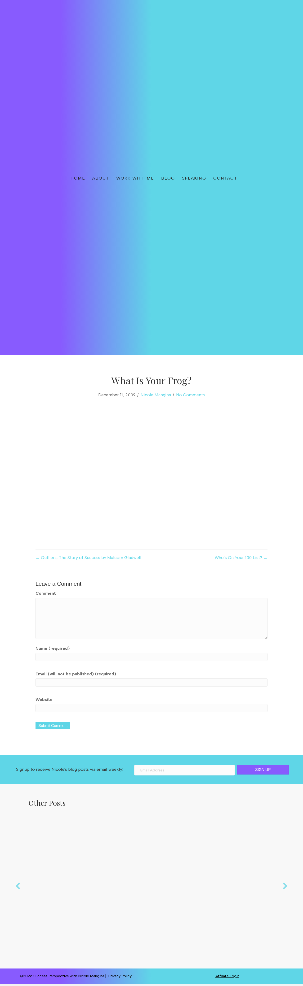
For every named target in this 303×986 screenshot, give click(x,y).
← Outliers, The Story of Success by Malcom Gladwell (88, 557)
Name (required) (53, 648)
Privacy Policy (120, 976)
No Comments (190, 394)
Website (44, 699)
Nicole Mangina (156, 394)
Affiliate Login (227, 976)
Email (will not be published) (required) (76, 674)
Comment (46, 593)
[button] (256, 177)
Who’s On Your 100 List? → (241, 557)
